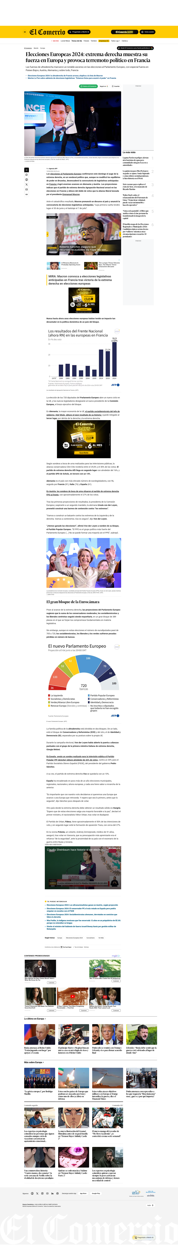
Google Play (96, 1190)
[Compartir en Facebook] (26, 179)
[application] (83, 867)
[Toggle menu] (25, 32)
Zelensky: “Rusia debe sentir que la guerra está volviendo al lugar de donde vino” (141, 1047)
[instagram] (42, 1190)
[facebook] (32, 1190)
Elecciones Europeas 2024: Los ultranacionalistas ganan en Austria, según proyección (82, 905)
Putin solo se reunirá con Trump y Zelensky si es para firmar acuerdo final (107, 1047)
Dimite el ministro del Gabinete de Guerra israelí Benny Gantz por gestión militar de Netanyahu (81, 927)
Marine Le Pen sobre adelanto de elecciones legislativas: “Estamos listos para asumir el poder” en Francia (72, 78)
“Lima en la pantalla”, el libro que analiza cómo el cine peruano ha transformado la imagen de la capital (136, 214)
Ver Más (101, 938)
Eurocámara (91, 938)
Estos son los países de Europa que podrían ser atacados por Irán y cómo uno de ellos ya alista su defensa (73, 1092)
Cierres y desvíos (128, 41)
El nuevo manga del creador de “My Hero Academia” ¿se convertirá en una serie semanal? (106, 1130)
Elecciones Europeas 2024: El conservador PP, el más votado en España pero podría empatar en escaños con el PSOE (81, 909)
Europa (59, 938)
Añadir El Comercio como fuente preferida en (135, 48)
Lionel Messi (65, 41)
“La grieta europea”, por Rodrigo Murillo (38, 1089)
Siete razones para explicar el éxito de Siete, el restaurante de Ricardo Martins (135, 186)
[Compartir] (26, 170)
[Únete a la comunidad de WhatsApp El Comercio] (88, 86)
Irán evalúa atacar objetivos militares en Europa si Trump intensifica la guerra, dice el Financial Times (105, 1092)
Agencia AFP (53, 168)
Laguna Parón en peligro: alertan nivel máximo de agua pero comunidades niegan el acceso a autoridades (135, 161)
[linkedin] (52, 1190)
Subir (149, 1202)
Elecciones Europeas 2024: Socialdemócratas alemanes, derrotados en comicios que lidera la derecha (82, 915)
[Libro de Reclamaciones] (150, 1190)
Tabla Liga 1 (115, 41)
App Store (83, 1190)
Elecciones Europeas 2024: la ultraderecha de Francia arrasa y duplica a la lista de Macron (65, 76)
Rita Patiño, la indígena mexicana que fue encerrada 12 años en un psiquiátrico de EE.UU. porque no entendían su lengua (84, 921)
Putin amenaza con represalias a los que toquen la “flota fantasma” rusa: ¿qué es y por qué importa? (141, 1090)
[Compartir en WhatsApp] (26, 174)
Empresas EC (104, 41)
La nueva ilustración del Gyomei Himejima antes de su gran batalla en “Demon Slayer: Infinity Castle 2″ (73, 1131)
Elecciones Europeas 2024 (74, 938)
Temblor (94, 41)
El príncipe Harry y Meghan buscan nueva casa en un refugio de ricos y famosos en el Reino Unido (73, 1047)
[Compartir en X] (26, 184)
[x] (37, 1190)
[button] (83, 867)
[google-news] (57, 1190)
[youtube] (47, 1190)
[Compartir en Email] (26, 189)
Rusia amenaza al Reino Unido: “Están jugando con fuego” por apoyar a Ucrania (37, 1047)
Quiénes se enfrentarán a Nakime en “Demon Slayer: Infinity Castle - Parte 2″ (73, 1170)
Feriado (86, 41)
